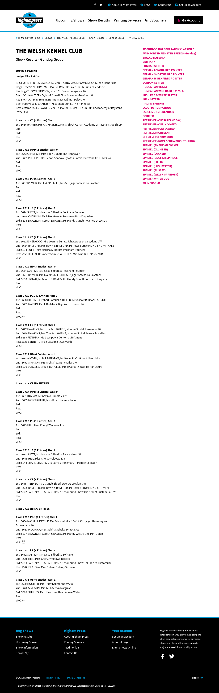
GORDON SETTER (153, 82)
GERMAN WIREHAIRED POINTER (162, 78)
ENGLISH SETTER (153, 66)
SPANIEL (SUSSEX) (154, 170)
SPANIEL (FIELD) (153, 162)
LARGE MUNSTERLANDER (158, 112)
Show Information (27, 647)
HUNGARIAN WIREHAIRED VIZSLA (163, 91)
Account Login (120, 642)
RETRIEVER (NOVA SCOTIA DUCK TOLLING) (169, 141)
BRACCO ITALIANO (154, 57)
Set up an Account (123, 636)
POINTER (148, 116)
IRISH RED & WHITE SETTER (160, 95)
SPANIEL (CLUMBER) (155, 149)
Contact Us (70, 653)
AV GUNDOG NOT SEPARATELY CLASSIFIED (168, 49)
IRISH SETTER (151, 99)
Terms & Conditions (75, 677)
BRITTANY (149, 62)
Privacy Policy (53, 677)
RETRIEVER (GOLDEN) (156, 133)
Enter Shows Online (124, 647)
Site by (197, 677)
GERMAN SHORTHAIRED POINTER (163, 74)
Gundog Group (117, 37)
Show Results (99, 20)
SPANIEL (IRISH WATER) (157, 166)
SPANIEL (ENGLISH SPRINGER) (161, 158)
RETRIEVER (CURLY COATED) (160, 124)
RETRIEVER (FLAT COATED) (159, 128)
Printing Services (127, 20)
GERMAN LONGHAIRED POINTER (162, 70)
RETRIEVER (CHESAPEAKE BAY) (162, 120)
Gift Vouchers (156, 20)
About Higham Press (76, 636)
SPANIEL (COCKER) (154, 153)
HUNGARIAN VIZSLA (155, 87)
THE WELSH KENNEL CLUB (70, 37)
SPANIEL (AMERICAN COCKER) (161, 145)
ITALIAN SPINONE (153, 103)
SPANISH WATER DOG (156, 178)
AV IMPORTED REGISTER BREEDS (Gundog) (169, 53)
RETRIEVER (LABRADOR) (158, 137)
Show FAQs (22, 653)
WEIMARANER (151, 183)
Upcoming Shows (70, 20)
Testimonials (72, 647)
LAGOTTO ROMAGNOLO (157, 108)
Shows (48, 37)
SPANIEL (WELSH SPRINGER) (160, 174)
